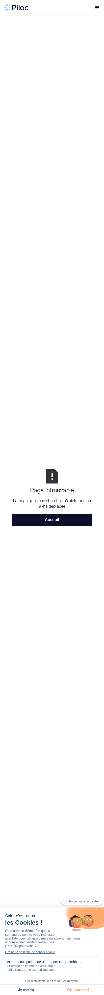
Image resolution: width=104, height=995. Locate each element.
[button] (97, 8)
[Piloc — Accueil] (16, 7)
